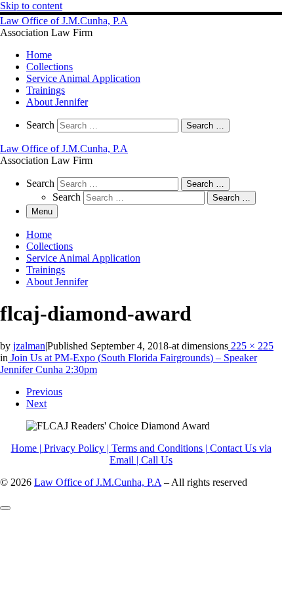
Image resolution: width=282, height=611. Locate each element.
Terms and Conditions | (160, 448)
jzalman (29, 345)
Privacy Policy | (77, 448)
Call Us (156, 459)
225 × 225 (250, 345)
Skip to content (31, 5)
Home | (27, 448)
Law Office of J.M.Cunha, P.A (97, 482)
